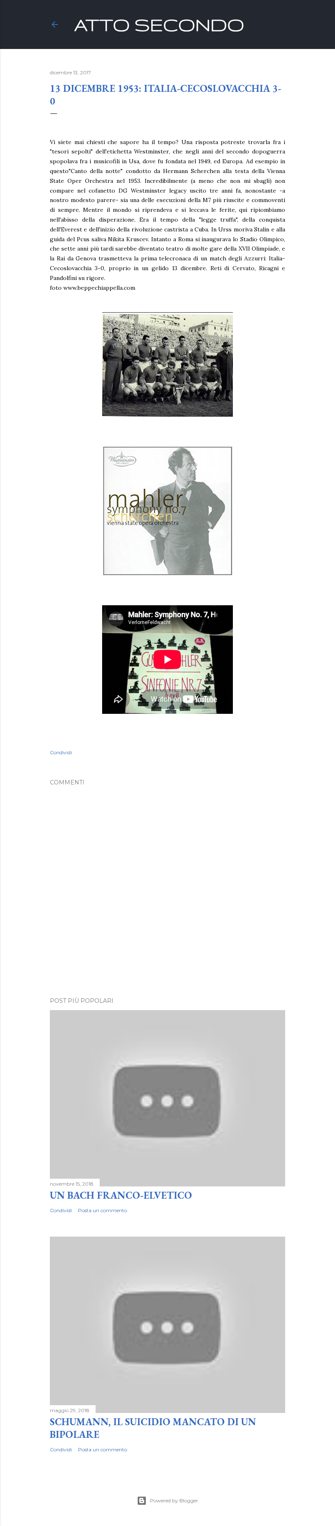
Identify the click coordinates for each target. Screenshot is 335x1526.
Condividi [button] (61, 752)
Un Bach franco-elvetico (121, 1195)
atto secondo (159, 24)
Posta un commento (102, 1210)
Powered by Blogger (174, 1500)
